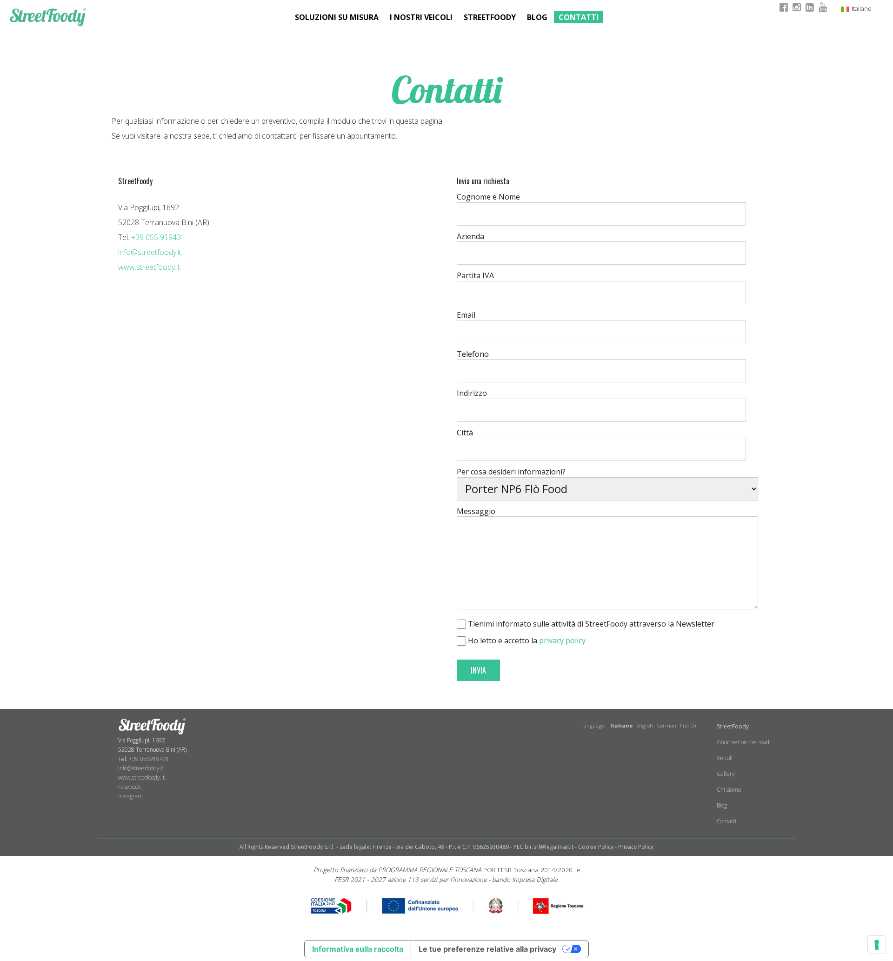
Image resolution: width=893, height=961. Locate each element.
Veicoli (725, 758)
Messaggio (476, 511)
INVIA (478, 670)
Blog (537, 17)
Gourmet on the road (743, 742)
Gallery (726, 774)
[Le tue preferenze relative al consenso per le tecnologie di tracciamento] (877, 945)
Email (466, 315)
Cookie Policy (595, 847)
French (688, 725)
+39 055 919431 (158, 237)
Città (465, 432)
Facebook (129, 787)
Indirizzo (472, 393)
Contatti (579, 17)
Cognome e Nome (488, 197)
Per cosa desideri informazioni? (511, 472)
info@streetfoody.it (149, 252)
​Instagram (130, 796)
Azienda (470, 236)
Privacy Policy (635, 847)
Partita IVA (475, 275)
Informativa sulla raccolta (357, 949)
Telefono (473, 354)
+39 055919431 (149, 759)
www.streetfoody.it (149, 267)
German (666, 725)
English (644, 725)
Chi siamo (729, 790)
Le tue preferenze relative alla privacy (487, 949)
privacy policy (562, 640)
